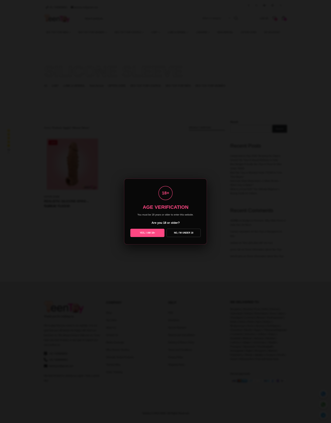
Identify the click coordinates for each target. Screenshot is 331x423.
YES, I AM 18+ (147, 232)
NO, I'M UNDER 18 (183, 232)
